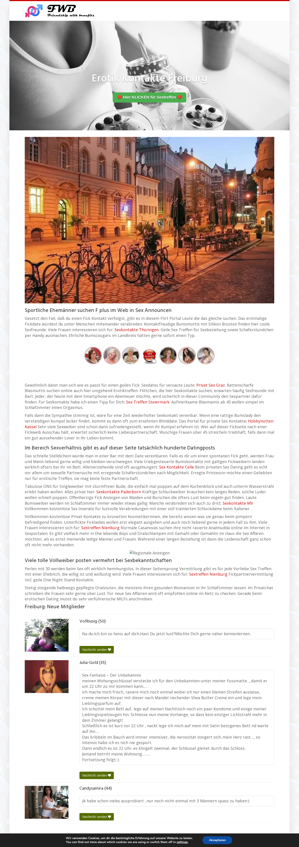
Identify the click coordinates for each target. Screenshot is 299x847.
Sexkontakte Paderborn (118, 491)
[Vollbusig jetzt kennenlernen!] (47, 635)
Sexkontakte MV (238, 503)
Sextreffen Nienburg (100, 527)
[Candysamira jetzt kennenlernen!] (47, 802)
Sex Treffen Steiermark (147, 402)
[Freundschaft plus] (60, 11)
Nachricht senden (95, 649)
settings (182, 842)
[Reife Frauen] (149, 355)
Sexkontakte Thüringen (136, 329)
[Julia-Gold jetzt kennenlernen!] (47, 676)
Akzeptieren (217, 840)
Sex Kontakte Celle (176, 467)
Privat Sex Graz (210, 385)
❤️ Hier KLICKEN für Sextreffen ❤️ (149, 97)
